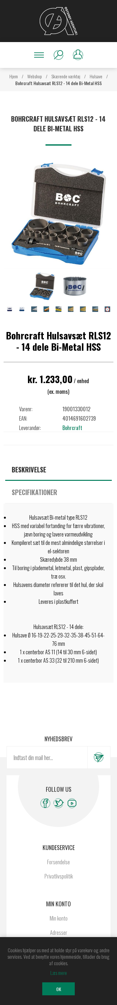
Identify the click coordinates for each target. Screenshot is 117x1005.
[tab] (58, 469)
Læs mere (58, 972)
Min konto (59, 918)
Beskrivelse (29, 469)
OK (58, 989)
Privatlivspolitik (59, 876)
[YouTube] (72, 803)
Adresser (58, 932)
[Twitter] (58, 803)
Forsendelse (58, 862)
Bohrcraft (72, 428)
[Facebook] (45, 803)
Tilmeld (98, 757)
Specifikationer (34, 492)
